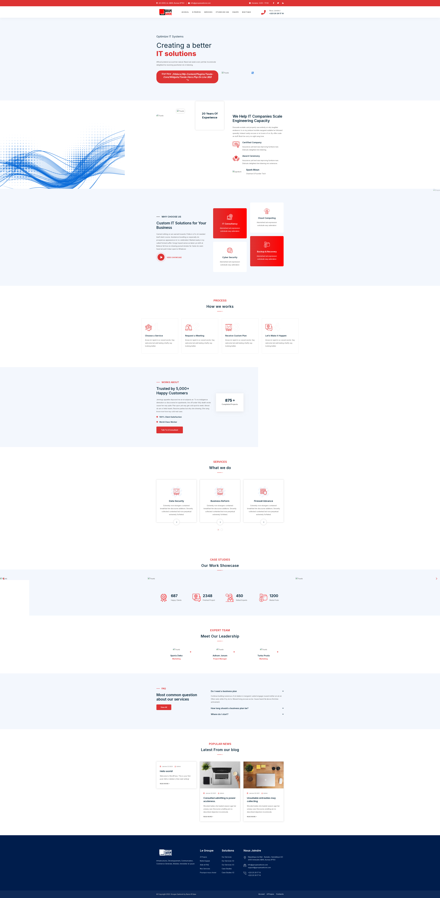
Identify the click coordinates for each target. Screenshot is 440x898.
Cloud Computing (267, 218)
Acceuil (185, 12)
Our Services (227, 857)
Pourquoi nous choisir (208, 872)
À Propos (203, 857)
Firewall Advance (220, 501)
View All (164, 707)
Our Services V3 (228, 865)
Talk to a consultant (169, 430)
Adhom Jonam (220, 655)
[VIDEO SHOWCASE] (161, 257)
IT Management (263, 501)
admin (178, 766)
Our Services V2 (228, 861)
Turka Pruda (263, 655)
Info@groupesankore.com (258, 865)
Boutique (246, 12)
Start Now (187, 77)
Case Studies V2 (228, 872)
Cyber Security (229, 257)
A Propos (270, 894)
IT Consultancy (230, 224)
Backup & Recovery (267, 251)
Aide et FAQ (204, 865)
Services (208, 12)
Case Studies (227, 869)
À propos (196, 12)
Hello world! (166, 771)
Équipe (235, 12)
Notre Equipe (205, 861)
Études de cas (222, 12)
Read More (164, 783)
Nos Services (205, 869)
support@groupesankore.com (259, 867)
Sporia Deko (176, 655)
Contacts (280, 894)
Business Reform (176, 501)
